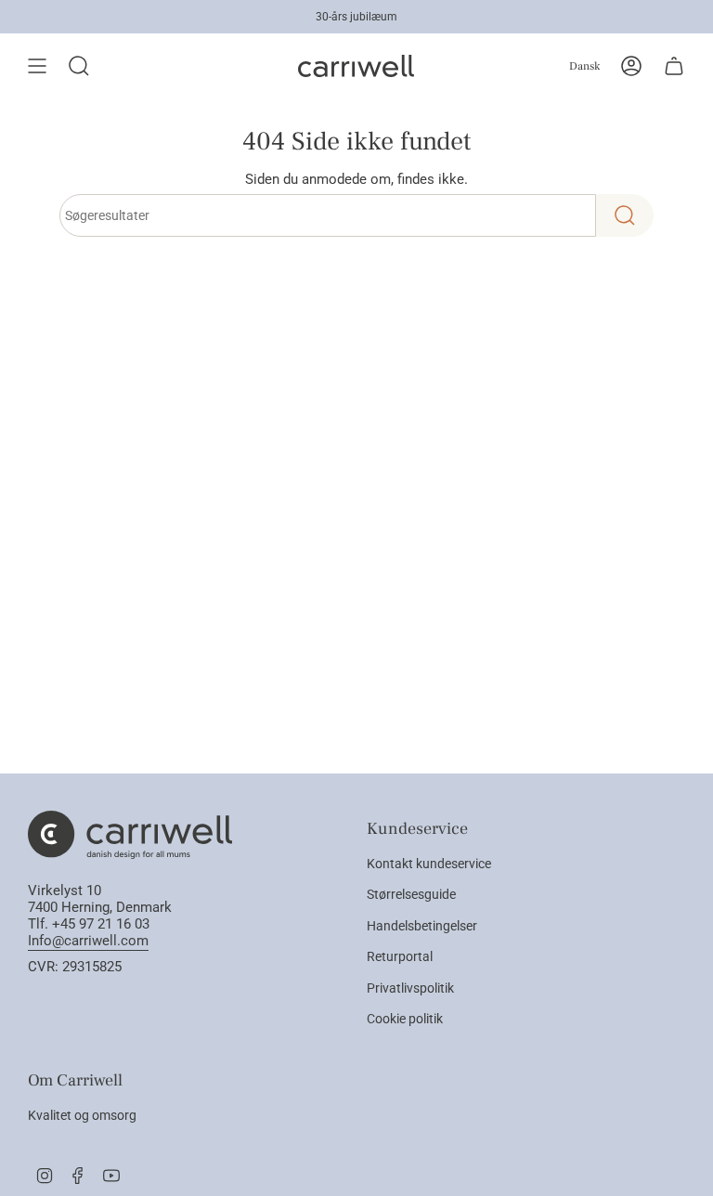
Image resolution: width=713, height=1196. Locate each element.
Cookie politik (405, 1018)
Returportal (400, 956)
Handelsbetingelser (422, 925)
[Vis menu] (37, 66)
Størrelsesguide (411, 894)
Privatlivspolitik (410, 988)
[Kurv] (674, 66)
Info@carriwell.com (88, 940)
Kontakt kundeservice (429, 863)
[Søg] (625, 215)
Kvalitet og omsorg (82, 1115)
